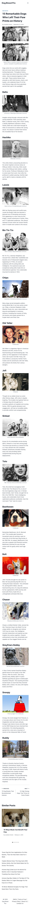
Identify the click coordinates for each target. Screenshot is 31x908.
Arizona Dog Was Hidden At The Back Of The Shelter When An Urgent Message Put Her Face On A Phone (15, 880)
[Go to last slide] (4, 825)
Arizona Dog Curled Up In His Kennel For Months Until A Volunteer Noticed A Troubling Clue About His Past (14, 872)
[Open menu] (27, 3)
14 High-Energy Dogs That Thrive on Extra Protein (23, 792)
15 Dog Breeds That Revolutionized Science (8, 792)
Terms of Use (22, 899)
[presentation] (15, 818)
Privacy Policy (16, 901)
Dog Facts (5, 10)
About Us (24, 901)
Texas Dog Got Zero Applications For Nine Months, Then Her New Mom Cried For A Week (14, 855)
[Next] (27, 825)
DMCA (15, 899)
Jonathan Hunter (8, 24)
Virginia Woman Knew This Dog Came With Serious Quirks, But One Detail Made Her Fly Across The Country (15, 863)
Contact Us (20, 903)
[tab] (12, 842)
